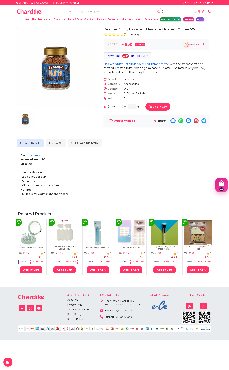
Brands (188, 19)
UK (126, 88)
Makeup (101, 19)
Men (124, 19)
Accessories (135, 19)
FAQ (187, 2)
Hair (64, 19)
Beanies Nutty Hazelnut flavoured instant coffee (136, 64)
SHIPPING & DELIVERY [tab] (84, 143)
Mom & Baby (75, 19)
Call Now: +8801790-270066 (33, 2)
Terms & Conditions (78, 309)
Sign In (209, 2)
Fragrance (114, 19)
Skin (27, 19)
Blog (200, 19)
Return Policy (75, 319)
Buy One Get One (170, 19)
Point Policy (74, 314)
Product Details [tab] (30, 143)
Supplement (152, 19)
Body (57, 19)
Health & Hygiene (42, 19)
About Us (72, 299)
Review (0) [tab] (56, 143)
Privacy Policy (75, 304)
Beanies (129, 79)
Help (199, 2)
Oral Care (89, 19)
